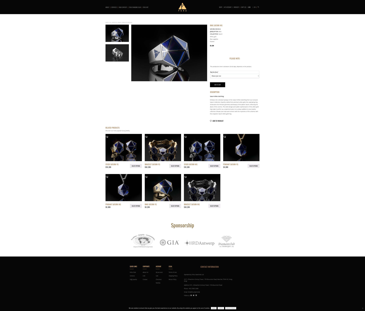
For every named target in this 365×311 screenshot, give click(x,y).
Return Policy (172, 279)
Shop (220, 7)
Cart (243, 7)
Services (114, 7)
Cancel (221, 308)
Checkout (158, 279)
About (107, 7)
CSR (144, 276)
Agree (214, 308)
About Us (145, 272)
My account (228, 7)
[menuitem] (254, 7)
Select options (136, 166)
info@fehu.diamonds (194, 292)
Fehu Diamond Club (135, 7)
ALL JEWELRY (113, 22)
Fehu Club (133, 272)
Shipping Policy (173, 276)
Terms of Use (173, 272)
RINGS (119, 22)
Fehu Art (145, 7)
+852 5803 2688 (193, 288)
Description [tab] (214, 92)
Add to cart (217, 85)
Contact (145, 279)
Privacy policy (230, 308)
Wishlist (236, 7)
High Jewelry (123, 7)
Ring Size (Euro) (216, 72)
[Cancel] (363, 308)
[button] (257, 7)
